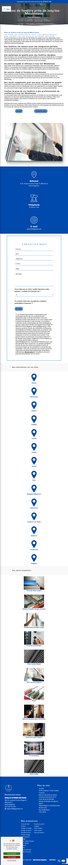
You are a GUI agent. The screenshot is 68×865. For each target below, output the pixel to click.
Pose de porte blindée (46, 799)
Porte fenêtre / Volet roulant (49, 791)
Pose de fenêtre (39, 832)
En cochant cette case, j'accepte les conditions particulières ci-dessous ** (30, 302)
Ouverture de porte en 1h (47, 797)
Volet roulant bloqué (27, 841)
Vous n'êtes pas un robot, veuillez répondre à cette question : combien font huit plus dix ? (32, 290)
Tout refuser (12, 857)
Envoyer (19, 309)
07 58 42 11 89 (34, 207)
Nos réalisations (44, 810)
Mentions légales (40, 860)
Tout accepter (11, 853)
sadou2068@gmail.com (34, 229)
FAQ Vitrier (42, 812)
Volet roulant (38, 830)
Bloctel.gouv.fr (30, 352)
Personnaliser (11, 860)
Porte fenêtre (38, 828)
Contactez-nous (40, 111)
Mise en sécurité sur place (48, 795)
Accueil (18, 111)
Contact (42, 793)
